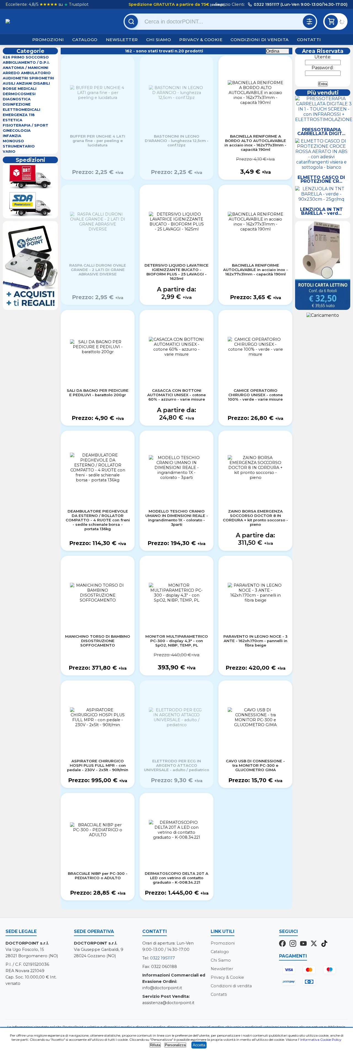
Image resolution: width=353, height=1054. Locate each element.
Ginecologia (17, 130)
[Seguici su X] (314, 944)
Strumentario (19, 146)
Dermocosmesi (19, 94)
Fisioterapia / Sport (25, 125)
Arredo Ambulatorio (27, 73)
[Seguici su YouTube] (303, 944)
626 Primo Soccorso (26, 57)
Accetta (199, 1045)
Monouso (13, 141)
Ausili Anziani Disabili (26, 83)
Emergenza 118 (19, 115)
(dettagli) (217, 5)
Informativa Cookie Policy (320, 1039)
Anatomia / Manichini (25, 68)
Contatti (309, 39)
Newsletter (122, 39)
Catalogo (85, 39)
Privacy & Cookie (200, 39)
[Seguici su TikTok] (324, 944)
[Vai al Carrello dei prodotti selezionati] (343, 22)
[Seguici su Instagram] (293, 944)
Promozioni (48, 39)
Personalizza (175, 1045)
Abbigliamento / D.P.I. (26, 62)
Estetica (12, 120)
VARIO (9, 151)
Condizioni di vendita (260, 39)
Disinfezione (17, 104)
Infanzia (12, 136)
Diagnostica (17, 99)
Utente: (322, 57)
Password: (323, 67)
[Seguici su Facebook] (282, 944)
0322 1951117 (162, 958)
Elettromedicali (21, 110)
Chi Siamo (158, 39)
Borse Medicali (19, 89)
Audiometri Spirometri (28, 78)
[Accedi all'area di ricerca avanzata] (309, 21)
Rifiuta (155, 1045)
